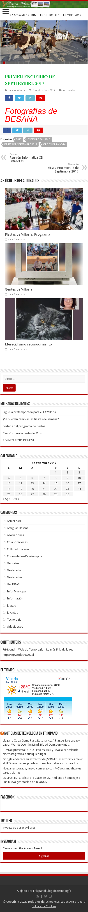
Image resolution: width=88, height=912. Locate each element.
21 (44, 489)
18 (8, 489)
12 (20, 483)
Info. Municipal (16, 591)
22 (55, 489)
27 (32, 494)
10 (79, 478)
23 (67, 489)
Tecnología (14, 619)
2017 (18, 139)
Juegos (11, 605)
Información (15, 598)
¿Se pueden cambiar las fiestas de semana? (31, 419)
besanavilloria (17, 90)
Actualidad (20, 15)
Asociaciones (15, 535)
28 (44, 494)
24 (79, 489)
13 (32, 483)
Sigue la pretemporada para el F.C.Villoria (29, 412)
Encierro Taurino (39, 139)
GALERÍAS (13, 584)
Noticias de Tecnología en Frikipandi (31, 733)
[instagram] (50, 896)
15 (55, 483)
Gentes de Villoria (18, 289)
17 (79, 483)
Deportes (13, 563)
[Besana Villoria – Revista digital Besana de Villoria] (44, 4)
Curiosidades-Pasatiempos (24, 556)
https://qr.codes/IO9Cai (18, 654)
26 (20, 494)
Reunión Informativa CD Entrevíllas (26, 158)
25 (8, 494)
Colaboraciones (17, 542)
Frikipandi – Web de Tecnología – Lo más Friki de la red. (38, 649)
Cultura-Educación (18, 549)
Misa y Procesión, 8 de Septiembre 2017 (63, 168)
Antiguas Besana (17, 528)
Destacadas (14, 577)
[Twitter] (46, 896)
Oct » (15, 498)
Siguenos (44, 856)
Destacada (14, 570)
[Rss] (37, 896)
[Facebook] (41, 896)
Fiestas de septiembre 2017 (20, 144)
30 (67, 494)
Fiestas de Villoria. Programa (27, 234)
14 (44, 483)
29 (55, 494)
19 (20, 489)
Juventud (12, 612)
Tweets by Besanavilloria (19, 827)
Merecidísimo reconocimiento (28, 344)
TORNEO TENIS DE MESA (19, 440)
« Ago (6, 498)
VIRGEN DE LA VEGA (54, 144)
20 (32, 489)
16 (67, 483)
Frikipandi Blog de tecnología (52, 890)
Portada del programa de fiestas (24, 426)
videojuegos (15, 626)
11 (8, 483)
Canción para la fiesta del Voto (22, 433)
